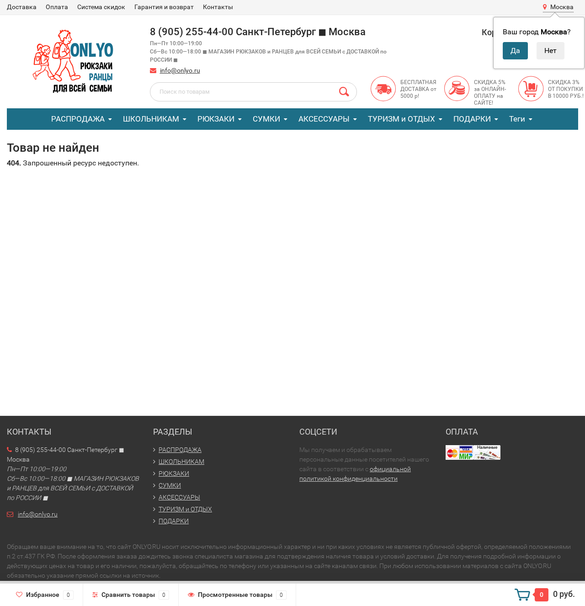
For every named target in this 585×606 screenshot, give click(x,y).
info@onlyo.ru (180, 70)
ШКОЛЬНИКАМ (151, 118)
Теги (517, 118)
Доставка (22, 7)
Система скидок (101, 7)
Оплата (57, 7)
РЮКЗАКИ (215, 118)
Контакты (218, 7)
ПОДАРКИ (472, 118)
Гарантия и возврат (164, 7)
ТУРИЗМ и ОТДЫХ (401, 118)
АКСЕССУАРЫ (324, 118)
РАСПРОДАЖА (78, 118)
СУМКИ (266, 118)
